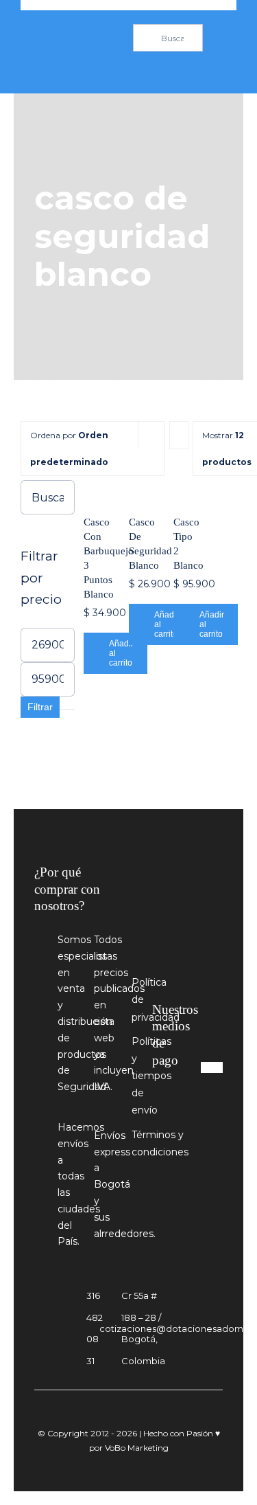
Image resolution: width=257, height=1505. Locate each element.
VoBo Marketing (137, 1447)
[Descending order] (178, 435)
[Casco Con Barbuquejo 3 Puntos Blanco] (92, 489)
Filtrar (40, 706)
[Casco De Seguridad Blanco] (138, 489)
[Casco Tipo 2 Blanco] (182, 489)
